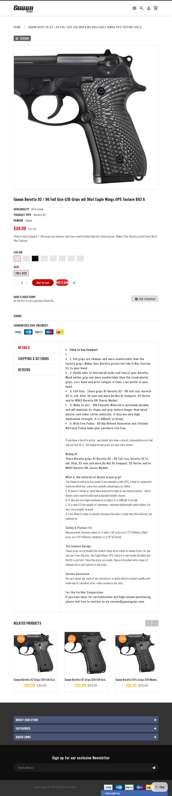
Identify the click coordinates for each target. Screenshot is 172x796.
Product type (22, 215)
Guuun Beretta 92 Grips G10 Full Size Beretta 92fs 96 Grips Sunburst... (104, 679)
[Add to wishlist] (74, 282)
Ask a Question (146, 298)
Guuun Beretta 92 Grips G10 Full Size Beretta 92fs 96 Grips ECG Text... (53, 679)
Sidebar (24, 38)
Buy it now (62, 282)
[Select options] (41, 666)
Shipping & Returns (33, 358)
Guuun (28, 220)
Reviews (24, 369)
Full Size (21, 273)
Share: (18, 316)
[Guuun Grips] (129, 787)
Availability (21, 209)
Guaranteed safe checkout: (31, 325)
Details (24, 347)
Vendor (18, 220)
